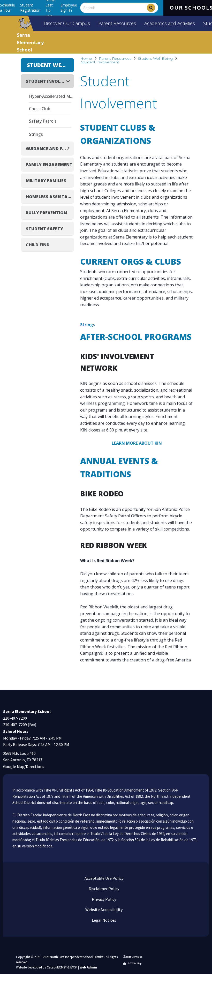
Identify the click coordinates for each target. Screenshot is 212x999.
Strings (87, 324)
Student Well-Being (155, 58)
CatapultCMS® (56, 967)
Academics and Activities (169, 23)
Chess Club (39, 108)
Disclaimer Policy (103, 888)
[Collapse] (69, 81)
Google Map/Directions (23, 766)
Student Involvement (100, 62)
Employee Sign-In (68, 8)
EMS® (73, 967)
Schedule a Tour (7, 8)
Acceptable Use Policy (103, 878)
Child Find (38, 245)
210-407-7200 (15, 718)
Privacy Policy (103, 899)
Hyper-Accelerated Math (51, 96)
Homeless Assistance (50, 196)
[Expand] (69, 148)
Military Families (46, 180)
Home (86, 58)
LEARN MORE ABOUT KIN (137, 443)
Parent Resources (117, 23)
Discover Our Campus (67, 23)
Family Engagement (49, 164)
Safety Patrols (43, 121)
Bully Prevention (46, 212)
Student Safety (44, 229)
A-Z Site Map (134, 963)
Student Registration (30, 8)
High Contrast (134, 956)
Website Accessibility (104, 909)
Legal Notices (103, 920)
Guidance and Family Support (46, 148)
